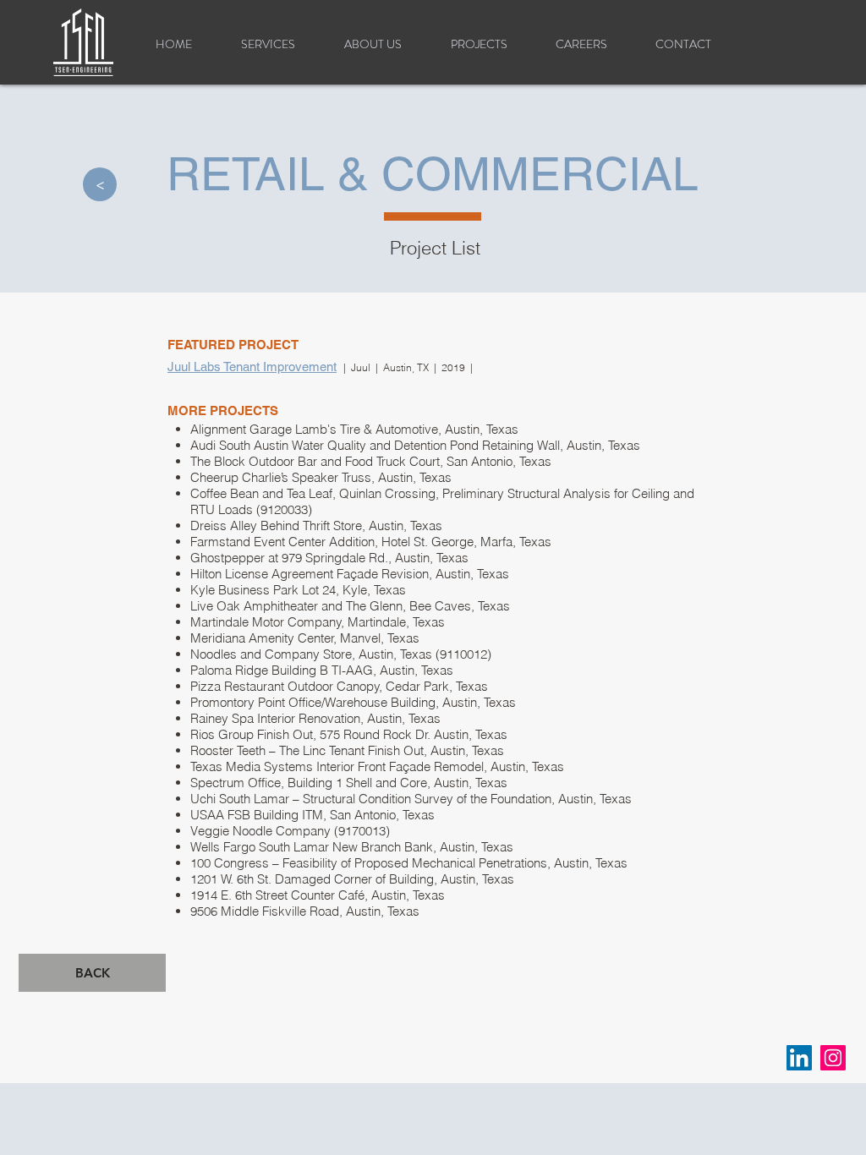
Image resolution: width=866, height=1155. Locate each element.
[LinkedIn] (799, 1057)
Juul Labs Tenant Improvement (252, 366)
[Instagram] (833, 1057)
